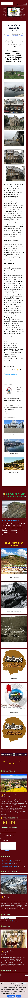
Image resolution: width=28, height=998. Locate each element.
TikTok (5, 761)
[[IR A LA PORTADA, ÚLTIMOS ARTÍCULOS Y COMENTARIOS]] (14, 755)
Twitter (13, 760)
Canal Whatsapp (13, 763)
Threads (21, 760)
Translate (15, 921)
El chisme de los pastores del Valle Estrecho (14, 611)
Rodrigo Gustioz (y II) (14, 644)
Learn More (11, 996)
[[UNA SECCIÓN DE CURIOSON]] (14, 948)
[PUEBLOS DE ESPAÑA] (14, 893)
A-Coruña (6, 35)
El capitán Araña (7, 863)
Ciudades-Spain (14, 35)
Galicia (21, 35)
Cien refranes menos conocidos (14, 577)
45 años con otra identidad (14, 712)
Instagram (12, 761)
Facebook (6, 760)
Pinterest (21, 761)
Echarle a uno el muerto (14, 745)
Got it (18, 996)
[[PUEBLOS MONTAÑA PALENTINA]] (14, 791)
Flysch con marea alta (10, 520)
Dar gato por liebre (8, 861)
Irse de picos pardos (14, 678)
